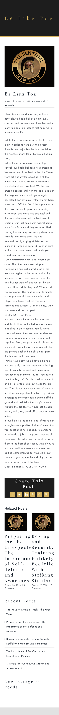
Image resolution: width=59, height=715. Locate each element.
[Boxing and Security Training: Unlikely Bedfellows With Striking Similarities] (43, 515)
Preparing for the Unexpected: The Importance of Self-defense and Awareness (21, 558)
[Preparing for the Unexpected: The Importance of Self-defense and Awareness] (16, 515)
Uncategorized (38, 101)
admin (10, 101)
